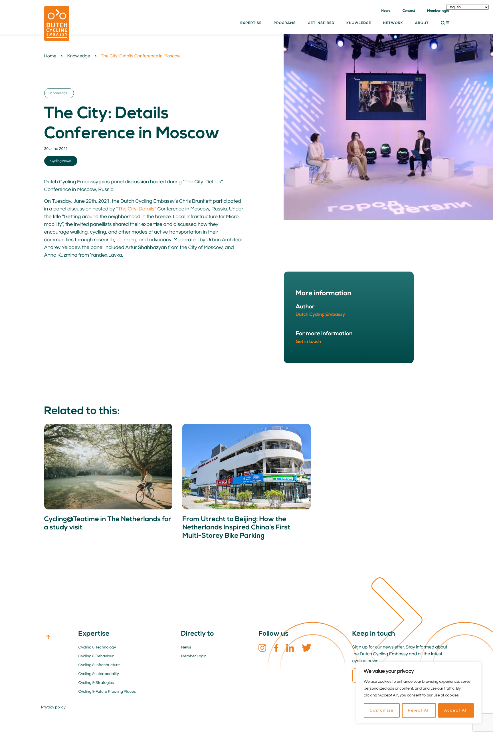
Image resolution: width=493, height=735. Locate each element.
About (422, 23)
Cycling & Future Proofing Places (107, 692)
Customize (382, 710)
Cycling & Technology (97, 647)
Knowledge (78, 56)
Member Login (194, 656)
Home (50, 56)
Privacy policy (53, 707)
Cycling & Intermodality (98, 674)
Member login (438, 11)
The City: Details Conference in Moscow (141, 56)
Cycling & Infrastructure (99, 665)
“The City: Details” (135, 209)
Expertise (251, 23)
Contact (409, 11)
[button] (445, 22)
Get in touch (308, 342)
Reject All (419, 710)
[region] (419, 693)
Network (393, 23)
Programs (285, 23)
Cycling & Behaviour (96, 656)
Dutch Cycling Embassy (320, 314)
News (386, 11)
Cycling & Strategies (96, 683)
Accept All (456, 710)
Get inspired (321, 23)
